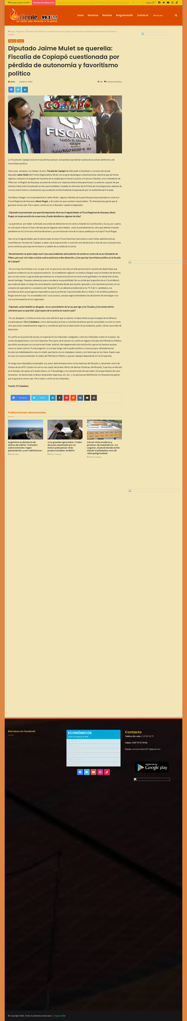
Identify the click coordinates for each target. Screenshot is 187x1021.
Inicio (81, 15)
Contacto (142, 15)
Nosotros (93, 15)
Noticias (107, 15)
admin (12, 82)
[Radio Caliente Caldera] (35, 15)
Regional (20, 31)
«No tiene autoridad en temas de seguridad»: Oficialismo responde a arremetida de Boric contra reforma (104, 2)
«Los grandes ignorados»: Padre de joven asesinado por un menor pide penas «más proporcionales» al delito (64, 446)
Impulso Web (60, 1016)
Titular (20, 41)
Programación (124, 15)
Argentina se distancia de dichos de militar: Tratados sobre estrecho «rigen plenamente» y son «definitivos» (25, 446)
